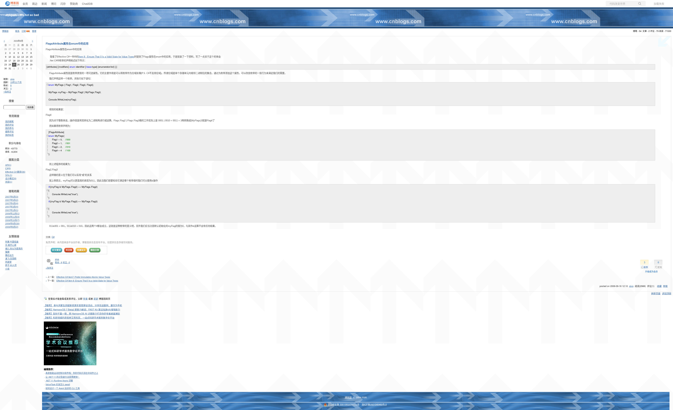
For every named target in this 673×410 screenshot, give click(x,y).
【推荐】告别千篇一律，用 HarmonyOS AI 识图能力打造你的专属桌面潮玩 (82, 313)
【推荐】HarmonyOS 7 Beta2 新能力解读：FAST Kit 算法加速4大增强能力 (82, 309)
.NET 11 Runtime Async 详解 (59, 380)
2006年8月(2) (11, 227)
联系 (17, 30)
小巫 (7, 269)
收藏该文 (81, 250)
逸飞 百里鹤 (10, 258)
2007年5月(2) (11, 200)
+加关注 (7, 92)
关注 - (66, 262)
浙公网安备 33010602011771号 (343, 404)
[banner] (11, 3)
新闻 (44, 3)
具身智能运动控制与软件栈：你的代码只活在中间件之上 (72, 372)
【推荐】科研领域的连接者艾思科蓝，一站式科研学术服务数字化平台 (79, 317)
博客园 (5, 30)
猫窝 (7, 252)
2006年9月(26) (12, 223)
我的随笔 (9, 121)
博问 (53, 3)
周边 (34, 3)
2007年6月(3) (11, 197)
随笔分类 (14, 159)
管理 (34, 30)
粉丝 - (58, 262)
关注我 (69, 250)
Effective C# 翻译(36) (15, 172)
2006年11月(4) (12, 217)
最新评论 (9, 131)
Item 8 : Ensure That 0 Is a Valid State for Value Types (106, 56)
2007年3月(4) (11, 207)
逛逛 (96, 298)
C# (53, 237)
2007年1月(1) (11, 210)
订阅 (24, 30)
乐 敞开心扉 (10, 245)
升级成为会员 (651, 271)
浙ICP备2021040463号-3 (374, 404)
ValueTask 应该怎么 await (58, 384)
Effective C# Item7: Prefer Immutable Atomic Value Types (83, 276)
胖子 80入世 (11, 265)
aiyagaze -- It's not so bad (22, 15)
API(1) (8, 165)
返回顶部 (666, 293)
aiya (12, 79)
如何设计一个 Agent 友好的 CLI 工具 (63, 388)
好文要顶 (56, 250)
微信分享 (95, 250)
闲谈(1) (8, 182)
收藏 (659, 286)
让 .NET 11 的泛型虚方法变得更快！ (63, 376)
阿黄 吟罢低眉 (11, 242)
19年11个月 (16, 82)
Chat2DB (87, 3)
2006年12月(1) (12, 213)
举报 (665, 286)
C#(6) (8, 168)
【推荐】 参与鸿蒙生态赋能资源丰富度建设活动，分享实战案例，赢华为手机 (83, 305)
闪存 (63, 3)
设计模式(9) (10, 178)
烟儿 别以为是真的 (14, 249)
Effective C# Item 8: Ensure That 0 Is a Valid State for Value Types (87, 280)
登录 (85, 298)
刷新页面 (655, 293)
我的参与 (9, 128)
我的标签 (9, 135)
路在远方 (9, 255)
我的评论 (9, 125)
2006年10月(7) (12, 220)
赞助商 (74, 3)
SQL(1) (8, 175)
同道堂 (8, 262)
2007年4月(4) (11, 203)
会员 (25, 3)
